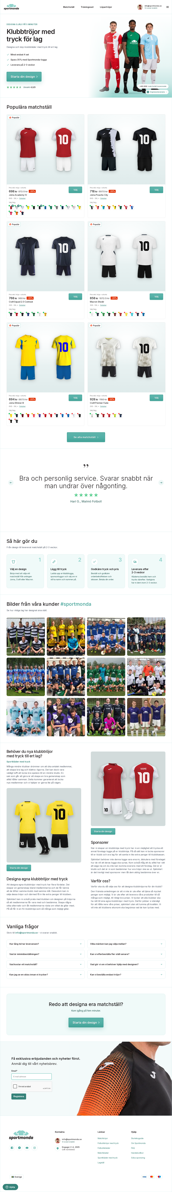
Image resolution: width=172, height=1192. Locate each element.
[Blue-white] (132, 207)
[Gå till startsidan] (31, 7)
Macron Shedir (97, 301)
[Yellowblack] (79, 207)
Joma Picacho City (99, 195)
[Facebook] (12, 1148)
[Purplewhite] (39, 415)
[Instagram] (34, 1148)
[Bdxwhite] (115, 314)
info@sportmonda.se (26, 932)
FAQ (133, 1148)
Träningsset (87, 7)
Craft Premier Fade (99, 403)
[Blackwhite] (39, 207)
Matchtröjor (103, 1138)
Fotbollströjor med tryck (108, 1143)
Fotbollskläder (104, 1148)
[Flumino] (115, 415)
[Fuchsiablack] (11, 213)
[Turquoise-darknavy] (103, 207)
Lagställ (101, 1162)
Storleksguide (137, 1138)
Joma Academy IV (18, 195)
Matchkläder (103, 1153)
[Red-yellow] (109, 207)
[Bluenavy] (68, 415)
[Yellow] (45, 314)
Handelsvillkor (137, 1153)
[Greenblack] (51, 207)
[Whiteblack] (17, 207)
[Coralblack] (34, 415)
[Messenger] (19, 1148)
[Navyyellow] (98, 314)
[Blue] (28, 314)
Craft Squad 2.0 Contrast (21, 301)
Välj (75, 189)
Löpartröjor (106, 7)
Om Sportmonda (138, 1143)
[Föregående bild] (9, 149)
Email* (14, 1071)
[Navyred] (22, 213)
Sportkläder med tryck (18, 761)
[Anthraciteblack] (17, 421)
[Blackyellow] (11, 421)
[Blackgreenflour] (34, 207)
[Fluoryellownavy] (28, 207)
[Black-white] (92, 207)
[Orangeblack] (17, 213)
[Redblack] (28, 415)
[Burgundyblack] (22, 415)
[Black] (22, 314)
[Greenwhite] (103, 314)
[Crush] (109, 415)
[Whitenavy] (68, 207)
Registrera (18, 1096)
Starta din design (23, 76)
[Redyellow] (51, 415)
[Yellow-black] (115, 207)
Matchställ (68, 7)
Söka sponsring (138, 1158)
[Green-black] (121, 207)
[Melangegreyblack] (57, 207)
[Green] (34, 314)
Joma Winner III (16, 403)
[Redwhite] (11, 207)
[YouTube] (27, 1148)
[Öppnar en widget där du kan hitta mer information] (10, 1187)
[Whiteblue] (22, 207)
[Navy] (11, 314)
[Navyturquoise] (62, 207)
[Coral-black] (98, 207)
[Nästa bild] (81, 149)
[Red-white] (126, 207)
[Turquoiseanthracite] (132, 314)
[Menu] (167, 7)
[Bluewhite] (45, 207)
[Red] (17, 314)
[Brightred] (103, 415)
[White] (39, 314)
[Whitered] (74, 207)
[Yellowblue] (11, 415)
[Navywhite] (138, 314)
